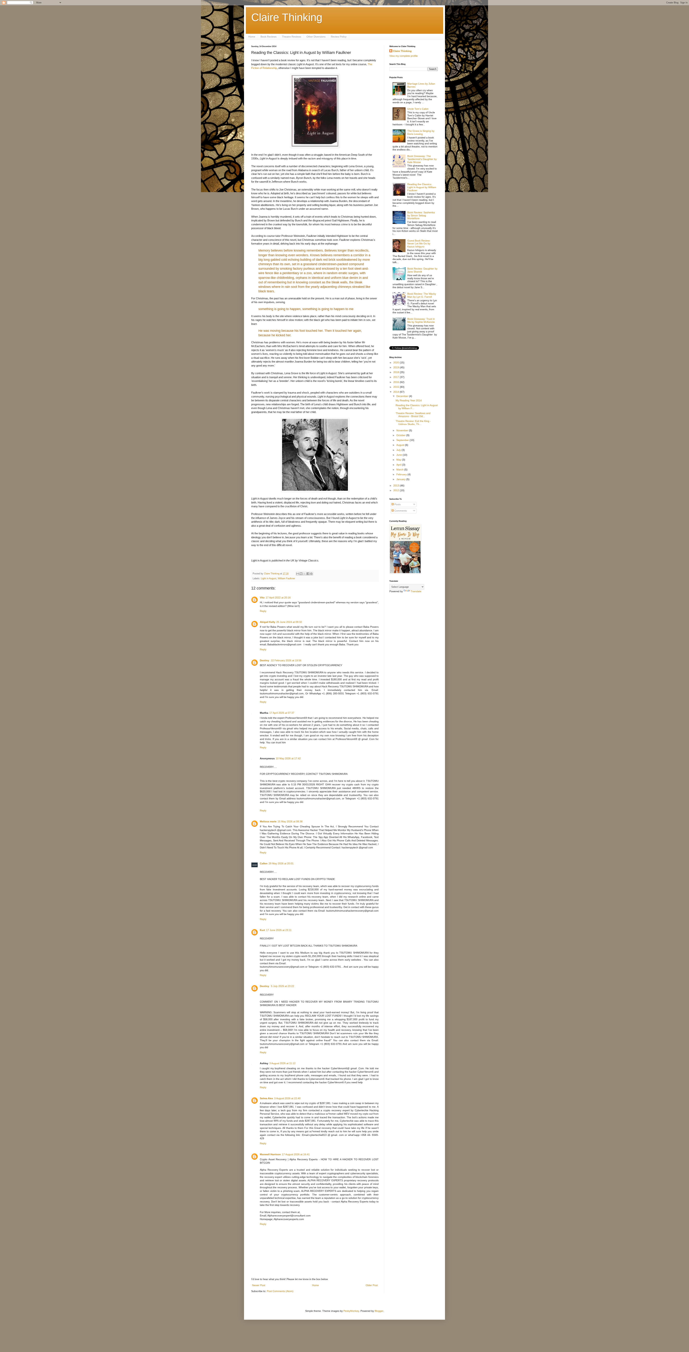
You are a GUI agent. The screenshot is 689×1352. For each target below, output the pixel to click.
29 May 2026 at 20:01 (281, 863)
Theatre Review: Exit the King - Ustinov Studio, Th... (413, 423)
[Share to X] (304, 573)
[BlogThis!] (301, 573)
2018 (396, 372)
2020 (396, 362)
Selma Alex (266, 1098)
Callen (264, 863)
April (399, 464)
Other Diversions (315, 36)
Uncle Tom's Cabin (417, 108)
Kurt (262, 930)
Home (251, 36)
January (401, 479)
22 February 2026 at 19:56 (286, 660)
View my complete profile (403, 55)
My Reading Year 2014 (409, 400)
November (402, 430)
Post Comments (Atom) (280, 1291)
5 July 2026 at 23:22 (282, 986)
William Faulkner (286, 578)
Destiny (265, 660)
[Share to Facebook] (308, 573)
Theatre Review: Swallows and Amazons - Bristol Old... (413, 415)
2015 (396, 386)
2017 (396, 377)
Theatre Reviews (291, 36)
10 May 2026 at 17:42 (288, 758)
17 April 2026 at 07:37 (281, 712)
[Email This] (297, 573)
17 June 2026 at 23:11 (279, 930)
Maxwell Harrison (270, 1154)
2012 (396, 490)
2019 (396, 367)
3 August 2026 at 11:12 (282, 1063)
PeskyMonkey (351, 1310)
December (402, 396)
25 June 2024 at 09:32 (289, 622)
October (401, 435)
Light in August (268, 578)
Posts (397, 504)
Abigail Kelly (267, 622)
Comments (400, 510)
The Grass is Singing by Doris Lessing (420, 132)
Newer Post (258, 1285)
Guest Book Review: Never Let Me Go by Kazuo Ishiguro (418, 243)
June (399, 454)
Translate (416, 591)
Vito (262, 597)
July (399, 450)
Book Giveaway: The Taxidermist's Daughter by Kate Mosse (422, 159)
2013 (396, 485)
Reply (263, 611)
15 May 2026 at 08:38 (290, 821)
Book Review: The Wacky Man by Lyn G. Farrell (421, 295)
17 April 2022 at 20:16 (278, 597)
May (399, 459)
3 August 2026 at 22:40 (287, 1098)
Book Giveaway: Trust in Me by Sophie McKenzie (421, 320)
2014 (396, 391)
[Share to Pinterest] (311, 573)
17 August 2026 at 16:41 (296, 1154)
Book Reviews (268, 36)
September (403, 440)
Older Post (372, 1285)
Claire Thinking (286, 17)
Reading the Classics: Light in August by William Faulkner (421, 187)
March (400, 469)
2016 (396, 382)
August (400, 444)
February (401, 474)
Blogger (379, 1310)
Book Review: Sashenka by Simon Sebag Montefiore (421, 215)
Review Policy (338, 36)
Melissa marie (268, 821)
